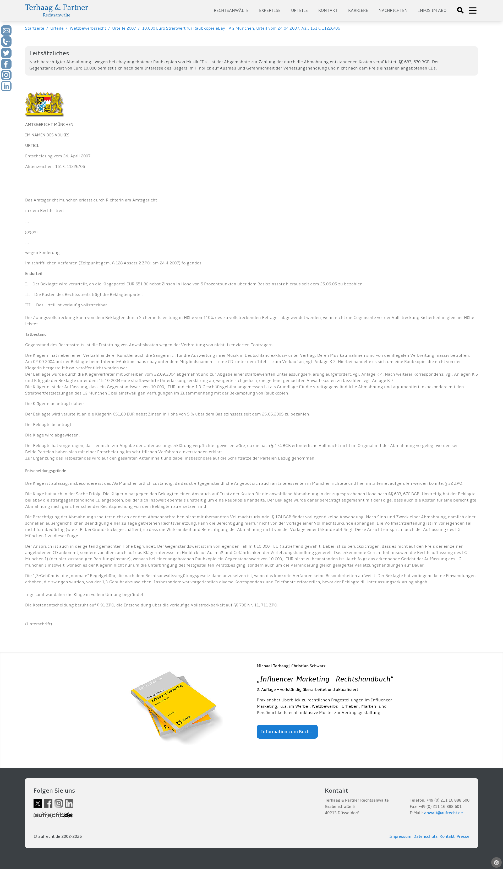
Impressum (400, 836)
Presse (463, 836)
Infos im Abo (432, 10)
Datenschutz (425, 836)
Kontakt (328, 10)
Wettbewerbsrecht (88, 28)
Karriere (358, 10)
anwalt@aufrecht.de (443, 812)
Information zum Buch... (287, 731)
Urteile (299, 10)
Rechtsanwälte (231, 10)
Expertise (270, 10)
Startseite (34, 28)
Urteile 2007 (124, 28)
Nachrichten (393, 10)
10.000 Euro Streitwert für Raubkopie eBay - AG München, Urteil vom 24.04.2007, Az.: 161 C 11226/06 (241, 28)
